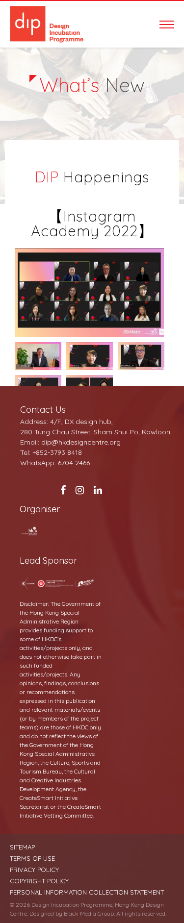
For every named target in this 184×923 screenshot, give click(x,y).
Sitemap (22, 847)
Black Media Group (89, 913)
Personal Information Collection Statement (87, 892)
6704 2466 (74, 462)
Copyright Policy (39, 881)
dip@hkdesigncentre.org (81, 442)
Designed (41, 913)
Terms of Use (32, 858)
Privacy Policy (34, 870)
